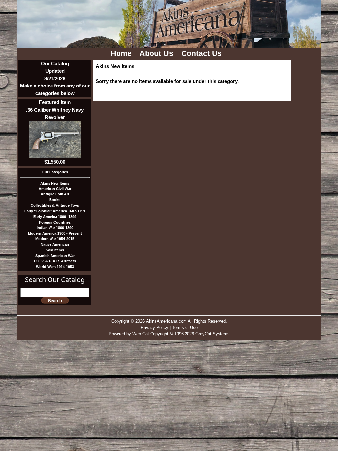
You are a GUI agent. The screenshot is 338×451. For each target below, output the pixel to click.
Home (122, 54)
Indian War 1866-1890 (55, 228)
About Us (157, 54)
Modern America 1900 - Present (55, 233)
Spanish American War (55, 256)
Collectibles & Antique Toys (55, 205)
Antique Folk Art (55, 194)
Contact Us (202, 54)
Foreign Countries (55, 222)
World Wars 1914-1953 (55, 267)
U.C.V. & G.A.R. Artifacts (55, 261)
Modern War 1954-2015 (54, 239)
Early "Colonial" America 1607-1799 (54, 211)
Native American (55, 244)
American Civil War (55, 189)
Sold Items (55, 250)
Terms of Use (185, 327)
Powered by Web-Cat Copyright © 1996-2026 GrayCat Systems (169, 333)
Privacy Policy (154, 327)
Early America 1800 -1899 (54, 217)
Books (54, 200)
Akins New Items (54, 183)
